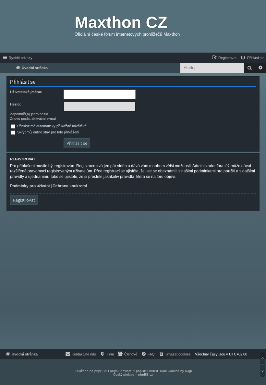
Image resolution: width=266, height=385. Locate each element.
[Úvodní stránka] (37, 26)
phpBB (99, 371)
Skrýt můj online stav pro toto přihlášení (47, 132)
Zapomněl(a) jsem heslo (29, 114)
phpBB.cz (145, 374)
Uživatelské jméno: (26, 92)
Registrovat (24, 200)
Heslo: (15, 104)
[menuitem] (252, 58)
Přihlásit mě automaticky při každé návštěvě (51, 126)
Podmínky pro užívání (30, 186)
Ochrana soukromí (70, 186)
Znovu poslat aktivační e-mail (33, 118)
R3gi (188, 371)
